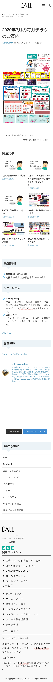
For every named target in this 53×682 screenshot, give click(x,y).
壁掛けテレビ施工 (12, 503)
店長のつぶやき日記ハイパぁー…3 (25, 560)
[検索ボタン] (49, 5)
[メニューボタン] (43, 5)
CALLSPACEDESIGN (18, 570)
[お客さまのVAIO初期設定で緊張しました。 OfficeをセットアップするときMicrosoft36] (43, 401)
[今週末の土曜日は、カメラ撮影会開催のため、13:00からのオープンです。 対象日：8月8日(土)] (9, 401)
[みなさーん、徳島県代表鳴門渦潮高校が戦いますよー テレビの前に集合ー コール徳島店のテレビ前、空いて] (26, 390)
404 (5, 457)
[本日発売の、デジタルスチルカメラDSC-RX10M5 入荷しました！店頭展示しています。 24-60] (26, 401)
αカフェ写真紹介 (11, 470)
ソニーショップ (13, 593)
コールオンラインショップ (21, 565)
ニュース (19, 43)
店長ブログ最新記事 (13, 510)
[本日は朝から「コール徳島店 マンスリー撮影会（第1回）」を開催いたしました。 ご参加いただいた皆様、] (43, 390)
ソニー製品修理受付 (17, 619)
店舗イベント (29, 43)
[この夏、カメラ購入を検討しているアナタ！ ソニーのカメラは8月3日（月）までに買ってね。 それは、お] (26, 423)
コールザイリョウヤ (17, 580)
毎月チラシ (39, 43)
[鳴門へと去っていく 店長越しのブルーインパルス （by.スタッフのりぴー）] (43, 423)
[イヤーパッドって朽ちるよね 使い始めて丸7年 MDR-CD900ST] (9, 423)
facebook (7, 464)
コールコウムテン (16, 575)
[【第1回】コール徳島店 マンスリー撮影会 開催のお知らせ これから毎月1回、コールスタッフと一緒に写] (9, 412)
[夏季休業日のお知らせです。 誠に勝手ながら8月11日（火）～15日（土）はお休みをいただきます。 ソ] (26, 412)
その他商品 (8, 483)
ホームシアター (11, 496)
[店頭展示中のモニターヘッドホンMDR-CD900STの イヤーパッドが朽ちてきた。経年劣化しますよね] (43, 412)
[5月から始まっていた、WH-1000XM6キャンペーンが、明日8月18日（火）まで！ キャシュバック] (9, 390)
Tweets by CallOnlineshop (15, 353)
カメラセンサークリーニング (22, 614)
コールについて (11, 477)
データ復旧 (12, 624)
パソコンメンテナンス (18, 608)
